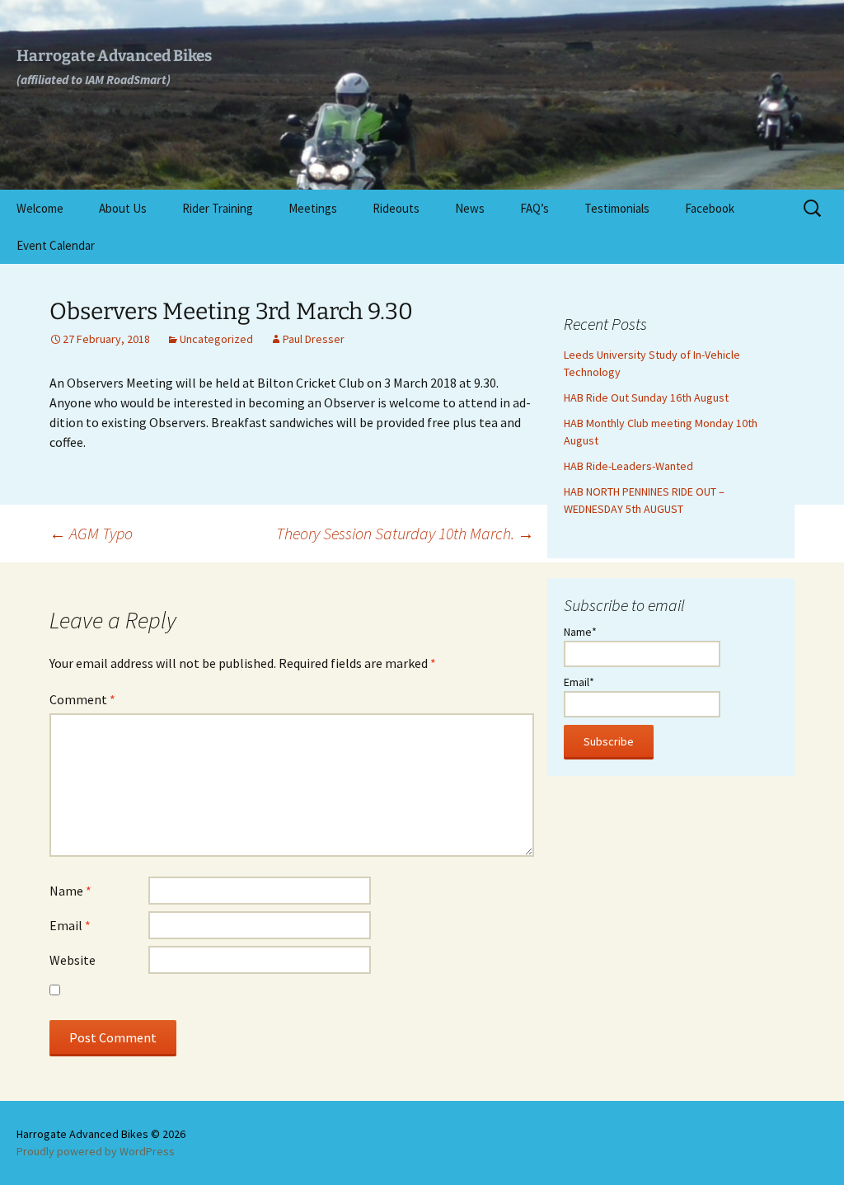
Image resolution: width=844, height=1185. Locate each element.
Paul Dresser (314, 339)
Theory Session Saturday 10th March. (405, 533)
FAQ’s (534, 208)
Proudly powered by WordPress (95, 1151)
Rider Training (217, 208)
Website (72, 960)
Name (70, 890)
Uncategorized (216, 339)
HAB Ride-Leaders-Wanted (628, 465)
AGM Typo (91, 533)
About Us (123, 208)
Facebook (709, 208)
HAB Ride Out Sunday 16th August (646, 397)
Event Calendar (55, 245)
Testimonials (616, 208)
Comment (82, 699)
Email (70, 925)
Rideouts (396, 208)
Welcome (39, 208)
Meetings (312, 208)
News (470, 208)
